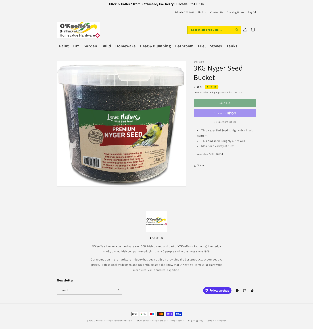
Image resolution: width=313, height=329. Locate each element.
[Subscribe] (118, 290)
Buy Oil (252, 12)
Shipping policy (195, 320)
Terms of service (177, 320)
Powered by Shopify (123, 320)
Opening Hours (235, 12)
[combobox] (214, 30)
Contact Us (216, 12)
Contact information (216, 320)
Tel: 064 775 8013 (184, 12)
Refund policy (142, 320)
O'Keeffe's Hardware (103, 320)
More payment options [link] (225, 122)
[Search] (237, 30)
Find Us (202, 12)
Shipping (214, 92)
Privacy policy (159, 320)
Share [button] (200, 165)
